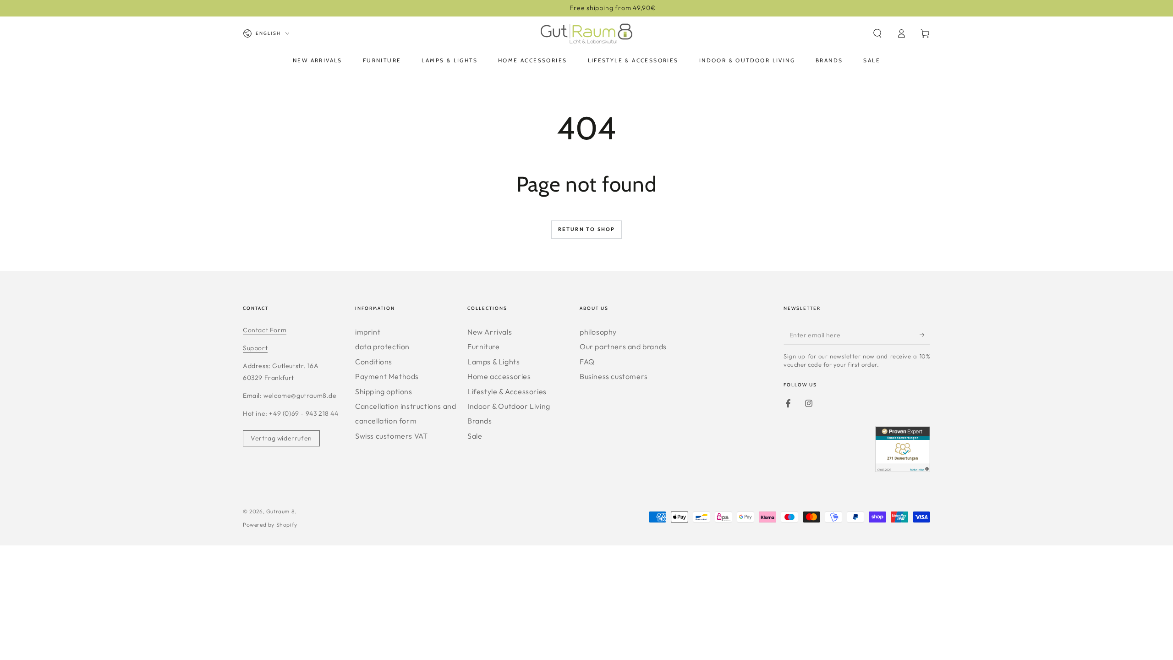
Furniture (483, 346)
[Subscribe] (925, 334)
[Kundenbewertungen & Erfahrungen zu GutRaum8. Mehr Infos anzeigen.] (902, 469)
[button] (877, 33)
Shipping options (383, 391)
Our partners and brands (623, 346)
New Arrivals (489, 331)
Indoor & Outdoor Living (508, 406)
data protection (382, 346)
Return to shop (586, 229)
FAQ (587, 361)
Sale (474, 435)
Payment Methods (387, 376)
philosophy (598, 331)
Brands (479, 420)
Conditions (373, 361)
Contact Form (264, 330)
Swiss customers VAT (391, 435)
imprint (367, 331)
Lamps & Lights (493, 361)
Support (255, 348)
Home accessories (499, 376)
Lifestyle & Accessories (507, 391)
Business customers (614, 376)
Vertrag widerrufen (281, 438)
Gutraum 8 (280, 511)
